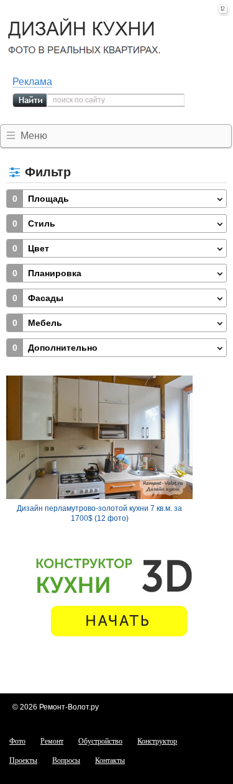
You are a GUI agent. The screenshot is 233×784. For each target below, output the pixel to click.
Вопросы (66, 760)
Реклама (32, 81)
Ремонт (51, 741)
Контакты (110, 760)
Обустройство (100, 741)
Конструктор (157, 741)
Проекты (23, 760)
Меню (34, 135)
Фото (17, 741)
